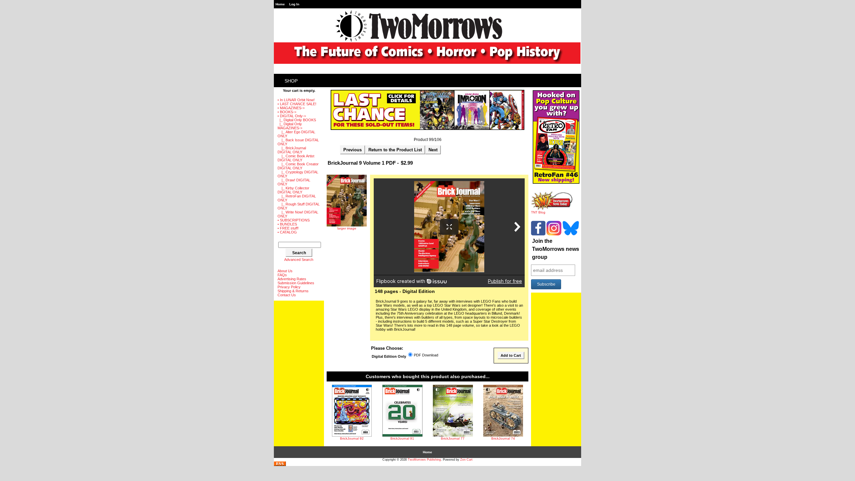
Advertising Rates (292, 279)
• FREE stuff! (288, 228)
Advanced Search (298, 260)
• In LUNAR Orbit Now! (296, 100)
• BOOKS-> (287, 112)
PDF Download (426, 355)
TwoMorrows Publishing (424, 459)
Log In (294, 4)
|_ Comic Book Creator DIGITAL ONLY (298, 166)
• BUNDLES (287, 224)
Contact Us (287, 295)
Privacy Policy (289, 287)
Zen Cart (466, 459)
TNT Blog (538, 212)
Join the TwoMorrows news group (555, 249)
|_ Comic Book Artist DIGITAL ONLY (296, 158)
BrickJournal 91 (402, 438)
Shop (291, 81)
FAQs (282, 275)
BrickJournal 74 (503, 438)
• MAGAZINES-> (291, 108)
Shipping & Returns (293, 291)
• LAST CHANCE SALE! (297, 104)
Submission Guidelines (296, 283)
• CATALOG (287, 232)
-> (292, 116)
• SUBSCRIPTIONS (294, 220)
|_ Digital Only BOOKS (297, 120)
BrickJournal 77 (453, 438)
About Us (285, 271)
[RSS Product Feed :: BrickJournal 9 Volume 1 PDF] (280, 465)
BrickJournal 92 (352, 438)
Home (280, 4)
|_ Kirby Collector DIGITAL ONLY (293, 190)
